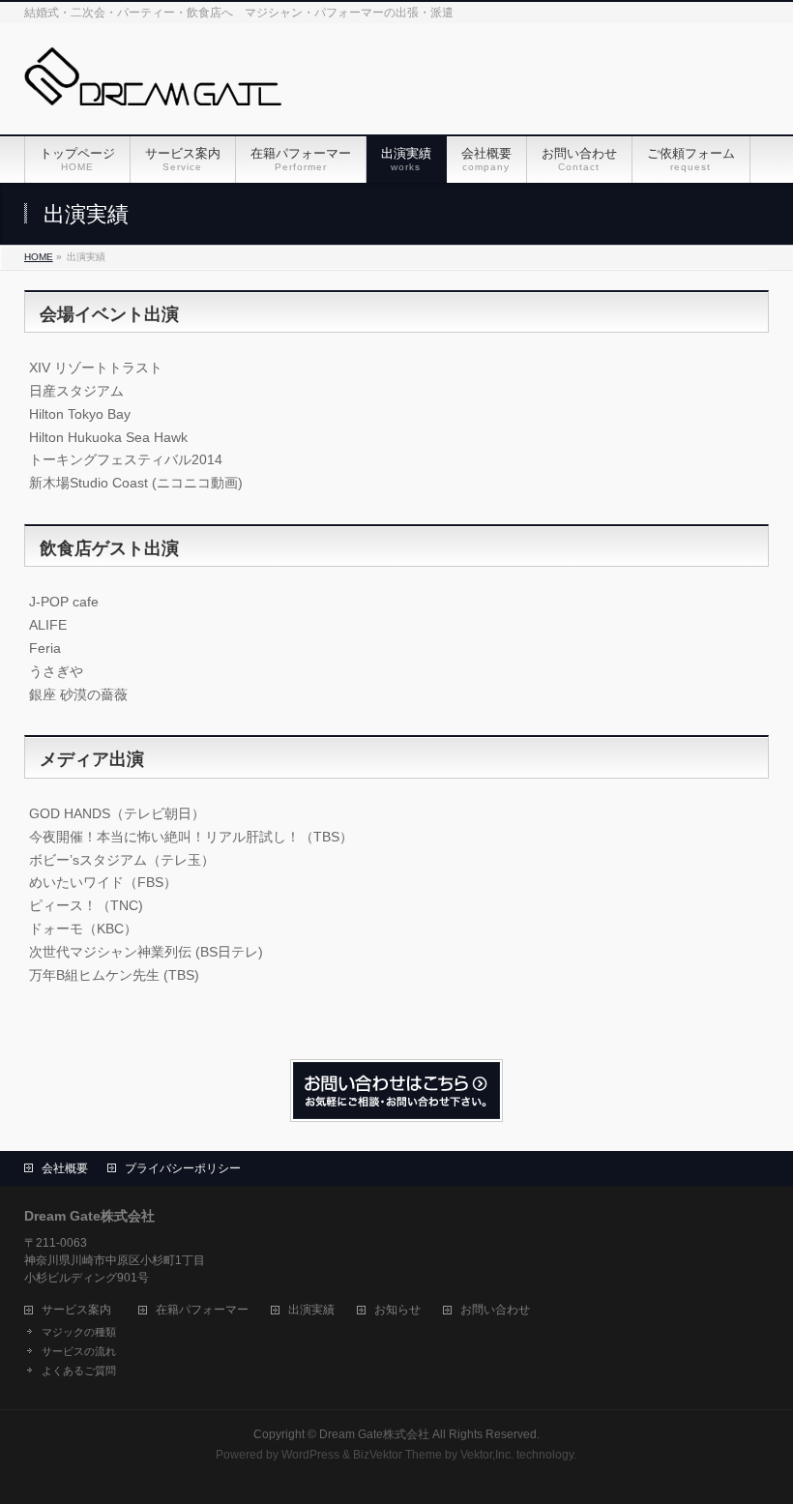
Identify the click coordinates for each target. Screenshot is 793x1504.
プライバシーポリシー (183, 1168)
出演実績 (311, 1310)
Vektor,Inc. (487, 1454)
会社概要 (65, 1168)
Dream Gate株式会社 (374, 1434)
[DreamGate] (152, 84)
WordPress (310, 1454)
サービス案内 (76, 1310)
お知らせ (397, 1310)
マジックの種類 (79, 1332)
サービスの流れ (79, 1351)
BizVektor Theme (397, 1454)
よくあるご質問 (79, 1370)
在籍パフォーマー (202, 1310)
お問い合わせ (495, 1310)
